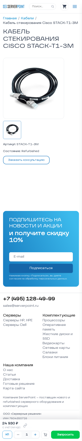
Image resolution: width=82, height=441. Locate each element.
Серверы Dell (15, 325)
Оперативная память (54, 327)
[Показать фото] (12, 130)
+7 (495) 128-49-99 (29, 299)
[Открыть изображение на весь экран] (33, 88)
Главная (10, 18)
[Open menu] (75, 6)
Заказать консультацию (26, 160)
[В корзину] (45, 435)
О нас (8, 370)
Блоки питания (55, 357)
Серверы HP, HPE (18, 320)
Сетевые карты (56, 348)
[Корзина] (64, 6)
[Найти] (52, 6)
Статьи (9, 374)
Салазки (50, 352)
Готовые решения (19, 384)
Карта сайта (14, 388)
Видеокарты (53, 343)
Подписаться (41, 268)
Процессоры (54, 320)
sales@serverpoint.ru (21, 306)
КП (7, 435)
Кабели (27, 18)
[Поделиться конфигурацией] (25, 425)
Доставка (11, 379)
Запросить (65, 434)
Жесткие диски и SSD (58, 336)
